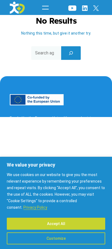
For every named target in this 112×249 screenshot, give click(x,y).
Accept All (56, 224)
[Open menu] (45, 8)
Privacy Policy (35, 207)
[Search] (71, 53)
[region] (56, 203)
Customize (56, 238)
